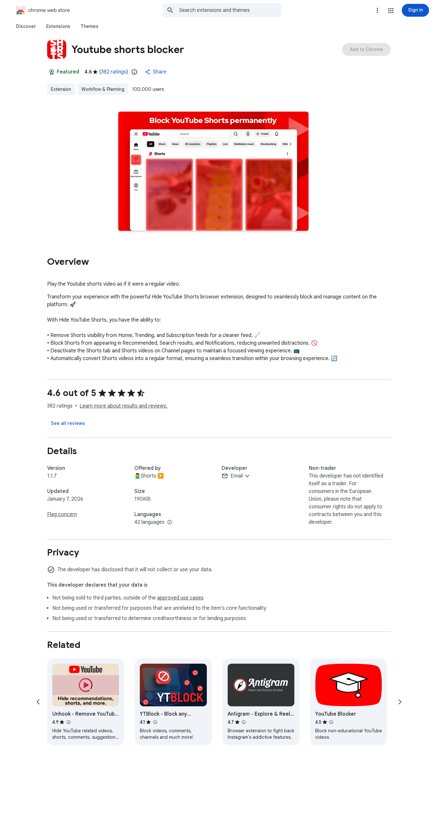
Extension (61, 89)
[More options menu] (377, 10)
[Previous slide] (38, 701)
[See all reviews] (68, 423)
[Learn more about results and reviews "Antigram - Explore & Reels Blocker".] (243, 722)
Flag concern (62, 514)
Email (237, 476)
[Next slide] (399, 701)
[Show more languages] (169, 522)
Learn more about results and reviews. (123, 406)
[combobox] (230, 10)
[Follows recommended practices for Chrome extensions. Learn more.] (51, 72)
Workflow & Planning (102, 89)
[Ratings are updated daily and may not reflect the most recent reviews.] (134, 71)
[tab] (26, 26)
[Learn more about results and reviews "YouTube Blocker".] (331, 722)
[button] (390, 10)
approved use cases (180, 598)
